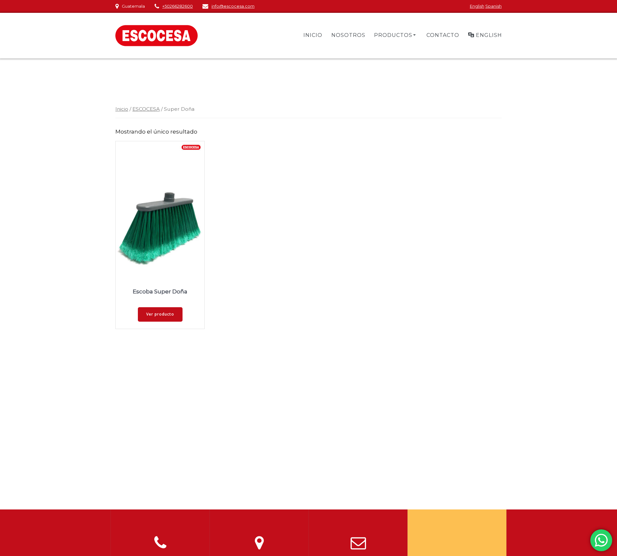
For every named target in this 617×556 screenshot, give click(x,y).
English (477, 6)
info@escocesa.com (233, 6)
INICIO (312, 35)
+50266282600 (177, 6)
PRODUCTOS (393, 35)
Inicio (121, 109)
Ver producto (160, 314)
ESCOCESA (146, 109)
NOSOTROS (348, 35)
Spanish (493, 6)
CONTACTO (442, 35)
